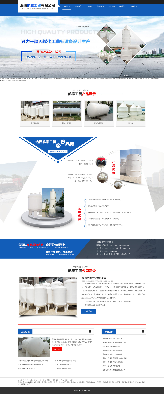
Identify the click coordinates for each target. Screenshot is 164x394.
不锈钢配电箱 (90, 382)
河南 (35, 380)
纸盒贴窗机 (29, 382)
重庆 (48, 380)
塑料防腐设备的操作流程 (111, 346)
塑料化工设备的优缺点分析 (112, 339)
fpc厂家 (117, 382)
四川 (57, 380)
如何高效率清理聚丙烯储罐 (112, 350)
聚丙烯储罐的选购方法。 (65, 365)
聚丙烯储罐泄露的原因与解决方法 (115, 342)
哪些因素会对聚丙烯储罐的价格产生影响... (34, 361)
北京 (40, 380)
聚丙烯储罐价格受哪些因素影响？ (31, 365)
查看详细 (88, 311)
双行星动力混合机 (128, 382)
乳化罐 (73, 382)
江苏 (31, 380)
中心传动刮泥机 (64, 382)
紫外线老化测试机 (40, 382)
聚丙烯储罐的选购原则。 (28, 368)
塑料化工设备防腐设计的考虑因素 (115, 358)
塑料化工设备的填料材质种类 (113, 362)
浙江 (71, 380)
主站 (26, 380)
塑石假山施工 (25, 384)
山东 (44, 380)
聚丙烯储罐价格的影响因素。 (67, 361)
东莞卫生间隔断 (102, 382)
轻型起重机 (81, 382)
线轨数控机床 (52, 382)
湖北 (66, 380)
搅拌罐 (111, 382)
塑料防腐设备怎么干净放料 (112, 354)
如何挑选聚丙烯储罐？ (65, 368)
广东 (62, 380)
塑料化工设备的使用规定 (111, 366)
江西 (53, 380)
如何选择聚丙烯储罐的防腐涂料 (114, 370)
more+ (57, 349)
